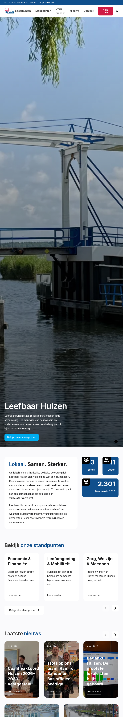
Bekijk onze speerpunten (21, 437)
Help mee (105, 11)
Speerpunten (23, 10)
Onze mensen (61, 10)
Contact (89, 10)
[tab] (116, 441)
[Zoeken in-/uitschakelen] (117, 11)
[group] (21, 577)
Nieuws (74, 10)
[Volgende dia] (115, 608)
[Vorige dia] (105, 608)
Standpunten (43, 10)
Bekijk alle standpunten (22, 610)
